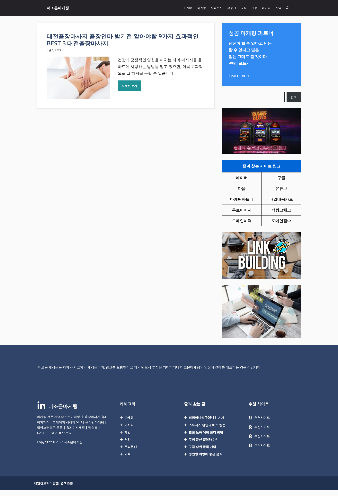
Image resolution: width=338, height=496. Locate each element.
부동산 (231, 8)
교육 (244, 8)
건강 (254, 8)
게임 (278, 8)
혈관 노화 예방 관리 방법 (206, 432)
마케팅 (201, 8)
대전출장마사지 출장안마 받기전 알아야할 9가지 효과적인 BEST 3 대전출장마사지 (123, 39)
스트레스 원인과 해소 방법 (207, 425)
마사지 (266, 8)
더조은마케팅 (58, 7)
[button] (287, 8)
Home (188, 8)
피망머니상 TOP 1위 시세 (207, 417)
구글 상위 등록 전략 (202, 447)
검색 (294, 97)
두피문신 (217, 8)
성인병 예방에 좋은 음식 (205, 454)
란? (203, 439)
